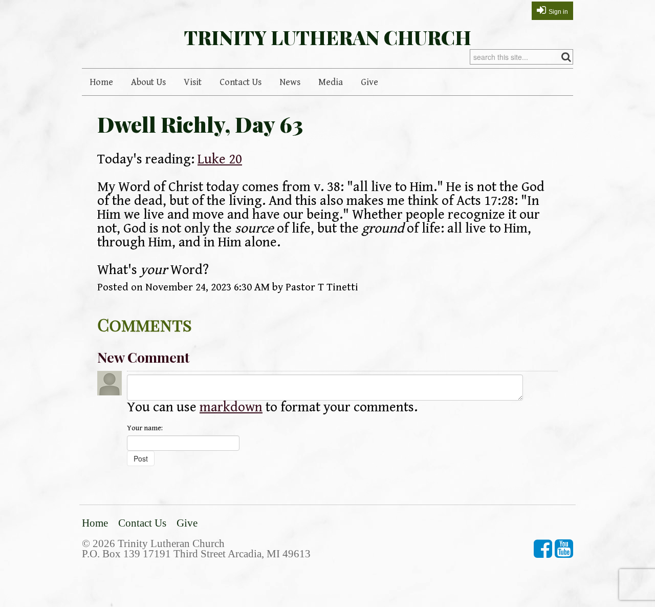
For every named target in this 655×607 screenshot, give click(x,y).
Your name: (145, 428)
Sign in (558, 11)
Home (101, 82)
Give (369, 82)
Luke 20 (220, 159)
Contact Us (240, 82)
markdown (231, 407)
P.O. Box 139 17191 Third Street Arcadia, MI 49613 (196, 553)
